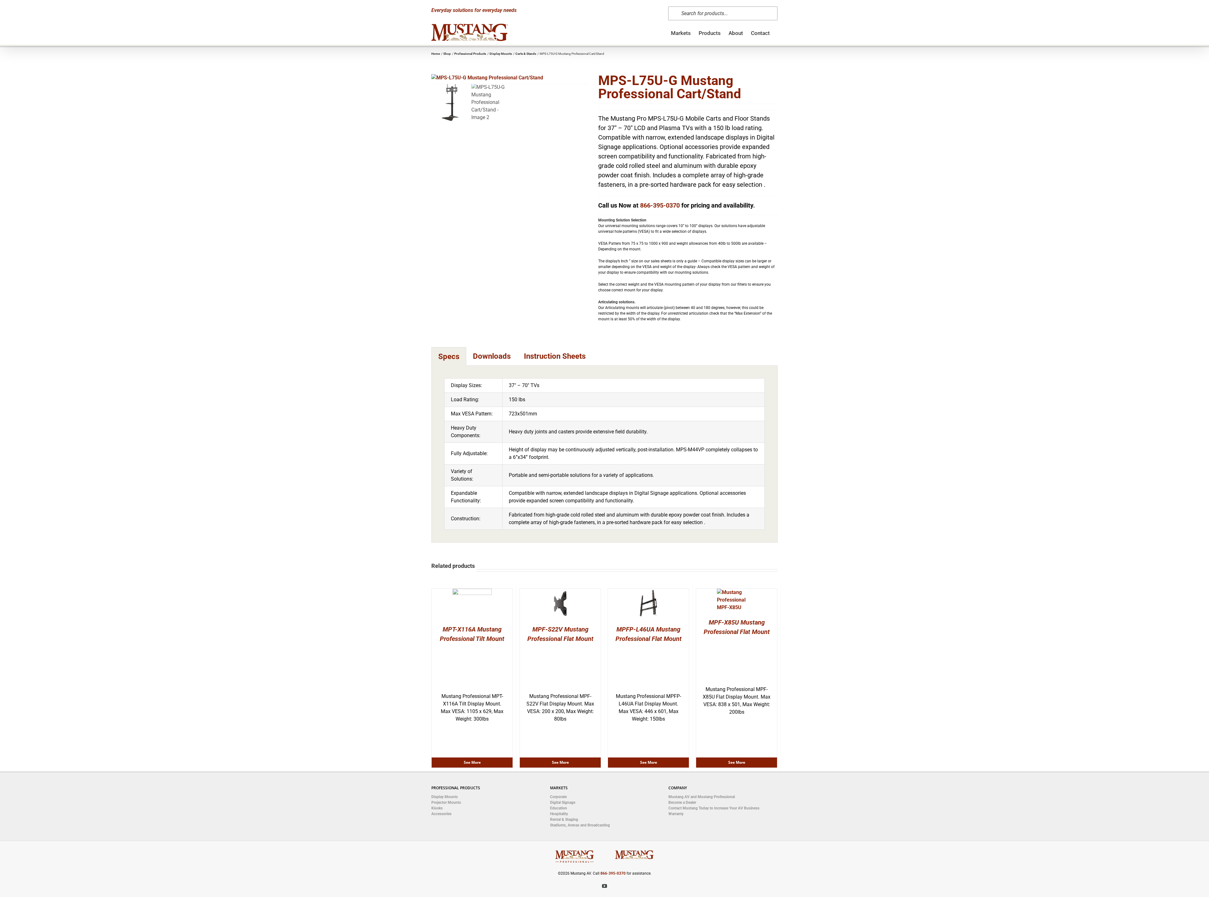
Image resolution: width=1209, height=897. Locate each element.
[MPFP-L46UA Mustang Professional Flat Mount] (648, 592)
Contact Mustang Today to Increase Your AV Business (713, 808)
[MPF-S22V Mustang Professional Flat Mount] (560, 592)
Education (558, 808)
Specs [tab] (448, 356)
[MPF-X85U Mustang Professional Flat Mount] (736, 592)
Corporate (558, 797)
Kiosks (437, 808)
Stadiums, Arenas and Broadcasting (580, 825)
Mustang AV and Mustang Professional (701, 797)
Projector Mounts (446, 802)
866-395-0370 (660, 205)
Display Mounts (444, 797)
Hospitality (559, 814)
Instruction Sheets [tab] (555, 356)
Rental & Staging (564, 819)
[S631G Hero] (510, 78)
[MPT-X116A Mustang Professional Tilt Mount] (472, 592)
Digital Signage (562, 802)
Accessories (441, 814)
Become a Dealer (682, 802)
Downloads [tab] (492, 356)
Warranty (676, 814)
